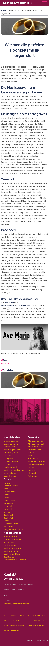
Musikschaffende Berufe (14, 470)
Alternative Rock (35, 446)
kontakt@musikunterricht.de (16, 603)
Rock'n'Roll (8, 518)
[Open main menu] (44, 3)
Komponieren (10, 473)
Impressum (24, 615)
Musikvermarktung (12, 554)
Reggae (7, 512)
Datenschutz (39, 615)
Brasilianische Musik (36, 461)
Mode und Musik (11, 467)
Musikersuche (10, 545)
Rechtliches (9, 557)
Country (31, 470)
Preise (13, 615)
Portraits (8, 464)
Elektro (31, 467)
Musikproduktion (11, 551)
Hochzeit (5, 363)
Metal (6, 497)
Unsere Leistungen (11, 620)
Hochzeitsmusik (11, 485)
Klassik (7, 494)
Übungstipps (9, 458)
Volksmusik (9, 526)
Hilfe (5, 615)
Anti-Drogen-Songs (12, 449)
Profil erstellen (10, 536)
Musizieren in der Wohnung (15, 560)
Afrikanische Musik (36, 444)
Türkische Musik (11, 523)
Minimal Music (10, 500)
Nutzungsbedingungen (14, 625)
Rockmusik (8, 515)
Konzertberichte (11, 461)
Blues (30, 455)
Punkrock (8, 509)
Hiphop (7, 483)
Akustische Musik (35, 449)
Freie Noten (9, 455)
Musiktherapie (10, 476)
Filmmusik (32, 473)
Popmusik (8, 506)
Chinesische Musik (36, 464)
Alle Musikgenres (35, 441)
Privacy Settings (11, 630)
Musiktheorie (9, 446)
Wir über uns (39, 620)
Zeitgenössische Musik (13, 529)
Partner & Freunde (37, 625)
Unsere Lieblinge (11, 441)
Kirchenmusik (10, 491)
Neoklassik (8, 503)
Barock (31, 452)
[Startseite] (18, 3)
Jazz (6, 488)
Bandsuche (9, 542)
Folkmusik (32, 476)
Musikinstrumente (12, 444)
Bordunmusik (33, 458)
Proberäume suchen (13, 539)
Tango (6, 521)
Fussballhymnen (11, 452)
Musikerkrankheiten (12, 548)
